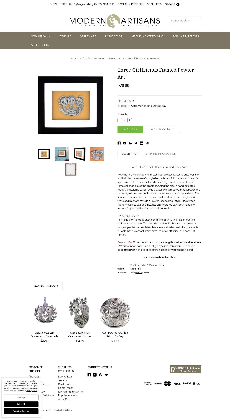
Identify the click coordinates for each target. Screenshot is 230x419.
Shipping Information (161, 153)
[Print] (130, 143)
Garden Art (88, 36)
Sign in (122, 4)
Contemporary (115, 58)
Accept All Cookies (21, 411)
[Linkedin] (141, 143)
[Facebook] (119, 143)
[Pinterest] (147, 143)
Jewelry (65, 36)
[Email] (124, 143)
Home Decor (113, 36)
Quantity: (123, 114)
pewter (138, 272)
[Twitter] (136, 143)
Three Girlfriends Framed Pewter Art (143, 58)
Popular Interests (186, 36)
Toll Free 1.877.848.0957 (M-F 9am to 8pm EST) (83, 4)
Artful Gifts (40, 44)
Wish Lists (154, 4)
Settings (21, 397)
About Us (34, 376)
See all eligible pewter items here (162, 246)
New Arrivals (40, 36)
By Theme (99, 58)
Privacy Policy (32, 391)
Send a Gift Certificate (41, 395)
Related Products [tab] (46, 285)
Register (137, 4)
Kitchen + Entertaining (147, 36)
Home (73, 58)
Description (129, 153)
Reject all (21, 404)
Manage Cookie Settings (61, 410)
